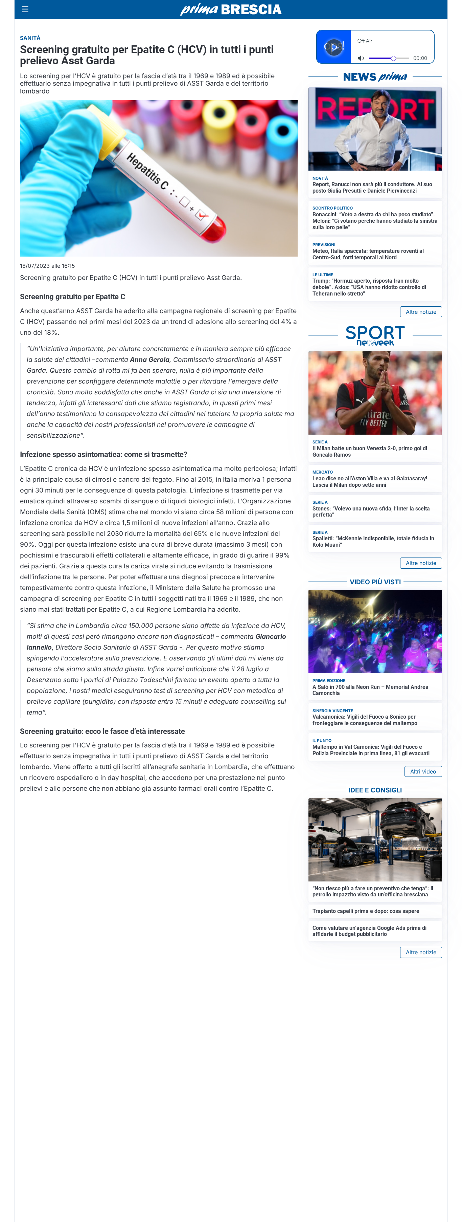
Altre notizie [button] (421, 311)
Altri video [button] (423, 771)
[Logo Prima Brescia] (231, 9)
